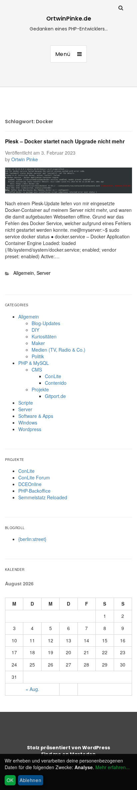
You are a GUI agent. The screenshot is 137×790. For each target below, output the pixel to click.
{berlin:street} (32, 539)
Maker (38, 343)
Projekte (40, 389)
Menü (62, 54)
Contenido (56, 382)
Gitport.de (55, 396)
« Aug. (32, 689)
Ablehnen (30, 780)
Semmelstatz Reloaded (42, 497)
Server (44, 273)
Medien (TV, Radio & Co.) (58, 349)
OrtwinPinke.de (68, 19)
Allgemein (23, 273)
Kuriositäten (44, 336)
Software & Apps (35, 416)
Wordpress (29, 429)
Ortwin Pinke (24, 159)
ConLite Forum (34, 477)
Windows (27, 422)
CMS (37, 369)
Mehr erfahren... (112, 767)
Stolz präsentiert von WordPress (68, 747)
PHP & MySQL (33, 363)
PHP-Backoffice (34, 490)
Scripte (25, 402)
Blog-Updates (46, 323)
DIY (35, 329)
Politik (38, 356)
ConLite (53, 376)
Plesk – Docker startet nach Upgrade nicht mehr (65, 141)
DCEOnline (30, 484)
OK (10, 780)
